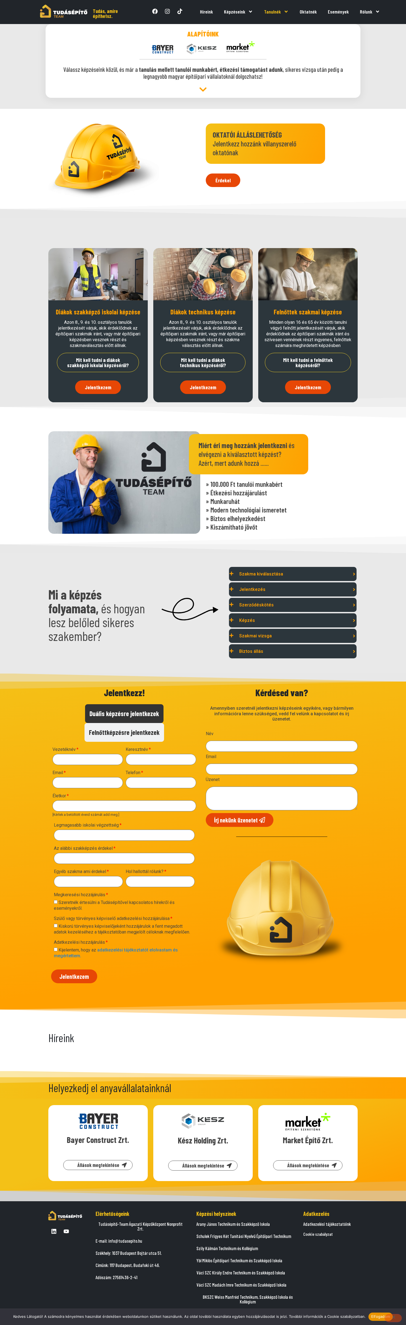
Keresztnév (137, 749)
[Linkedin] (53, 1231)
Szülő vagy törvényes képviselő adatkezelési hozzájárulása (112, 918)
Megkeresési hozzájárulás (79, 895)
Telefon (133, 773)
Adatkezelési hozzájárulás (79, 942)
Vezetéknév (64, 749)
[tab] (124, 713)
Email (57, 773)
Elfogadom (380, 1316)
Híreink (206, 12)
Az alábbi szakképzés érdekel (83, 848)
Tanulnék (272, 12)
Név (209, 734)
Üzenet (213, 779)
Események (338, 12)
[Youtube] (66, 1231)
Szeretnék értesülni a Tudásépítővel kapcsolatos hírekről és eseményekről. (114, 905)
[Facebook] (154, 11)
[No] (393, 1318)
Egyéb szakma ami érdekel (80, 871)
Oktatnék (308, 12)
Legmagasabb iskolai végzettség (86, 825)
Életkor (59, 796)
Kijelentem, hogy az (116, 952)
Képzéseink (234, 12)
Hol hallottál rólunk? (145, 871)
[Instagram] (167, 11)
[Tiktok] (179, 11)
